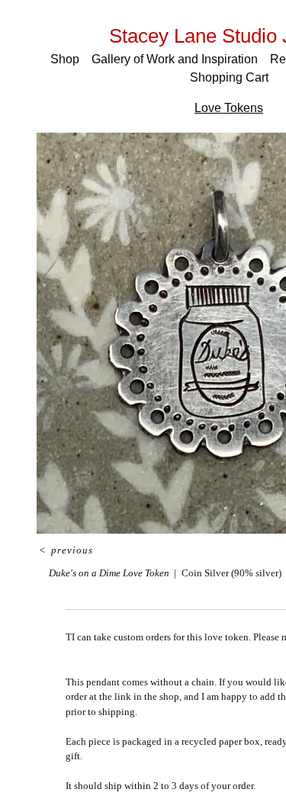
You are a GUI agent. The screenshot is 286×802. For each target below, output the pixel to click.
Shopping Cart (229, 77)
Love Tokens (229, 107)
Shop (85, 59)
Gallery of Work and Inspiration (180, 59)
